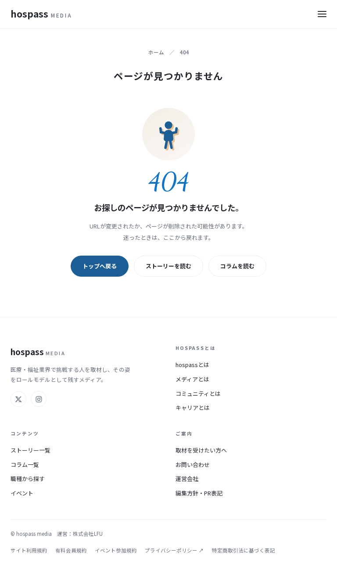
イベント (22, 493)
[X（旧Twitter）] (18, 399)
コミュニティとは (198, 393)
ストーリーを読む (168, 266)
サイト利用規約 (29, 550)
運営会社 (187, 478)
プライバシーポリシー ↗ (174, 550)
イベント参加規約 (116, 550)
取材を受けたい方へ (201, 450)
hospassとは (192, 364)
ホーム (156, 52)
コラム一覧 (25, 464)
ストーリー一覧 (30, 450)
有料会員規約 (71, 550)
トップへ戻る (99, 266)
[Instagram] (39, 399)
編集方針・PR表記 (199, 493)
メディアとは (192, 379)
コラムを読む (237, 266)
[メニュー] (322, 14)
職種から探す (28, 478)
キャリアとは (193, 407)
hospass (41, 13)
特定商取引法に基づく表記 (243, 550)
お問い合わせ (193, 464)
